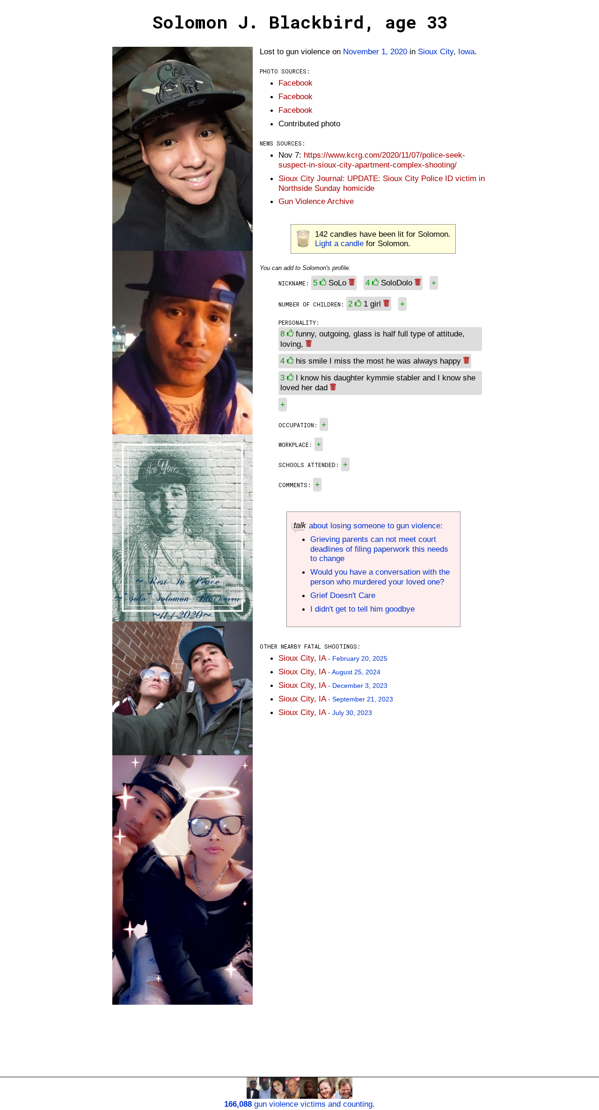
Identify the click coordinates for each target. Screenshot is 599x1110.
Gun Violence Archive (316, 201)
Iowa (466, 51)
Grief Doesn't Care (342, 595)
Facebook (295, 83)
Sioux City (435, 51)
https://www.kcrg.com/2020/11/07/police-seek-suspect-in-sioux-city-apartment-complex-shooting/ (371, 159)
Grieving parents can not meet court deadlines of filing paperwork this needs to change (379, 548)
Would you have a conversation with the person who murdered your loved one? (380, 576)
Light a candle (339, 243)
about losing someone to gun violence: (375, 525)
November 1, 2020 (375, 51)
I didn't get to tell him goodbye (362, 608)
